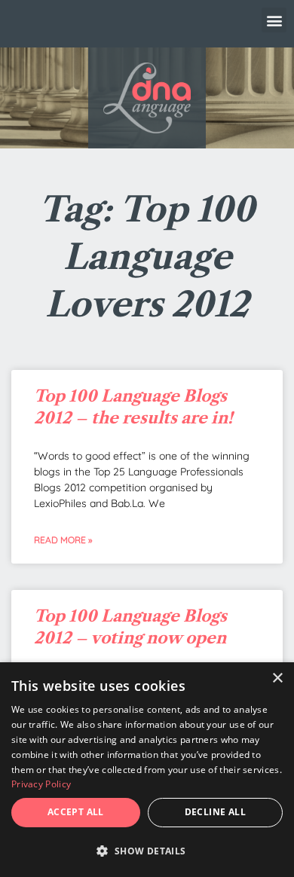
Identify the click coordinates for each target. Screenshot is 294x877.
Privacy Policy (41, 784)
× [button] (277, 678)
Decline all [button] (215, 811)
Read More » (63, 539)
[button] (274, 20)
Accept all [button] (75, 811)
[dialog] (147, 769)
